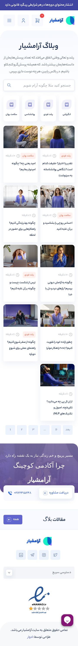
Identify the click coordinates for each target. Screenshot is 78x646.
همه (16, 519)
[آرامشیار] (62, 20)
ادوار (30, 637)
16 (56, 429)
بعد (67, 429)
